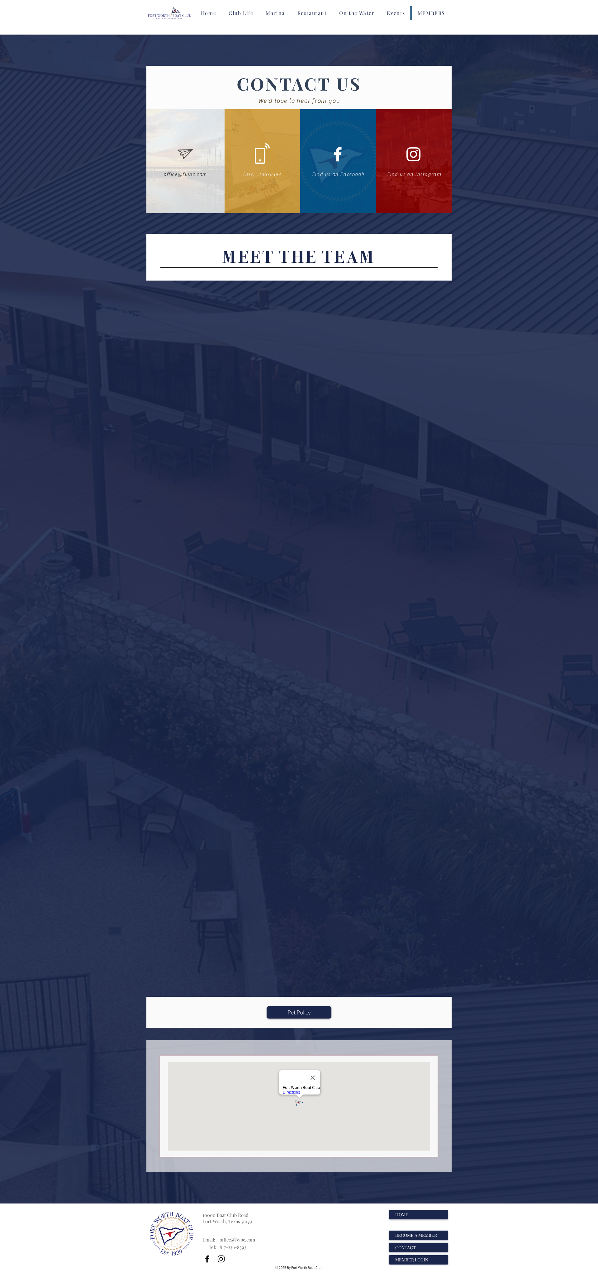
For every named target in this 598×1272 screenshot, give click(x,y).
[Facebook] (207, 1259)
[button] (241, 13)
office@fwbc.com (237, 1240)
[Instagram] (221, 1259)
